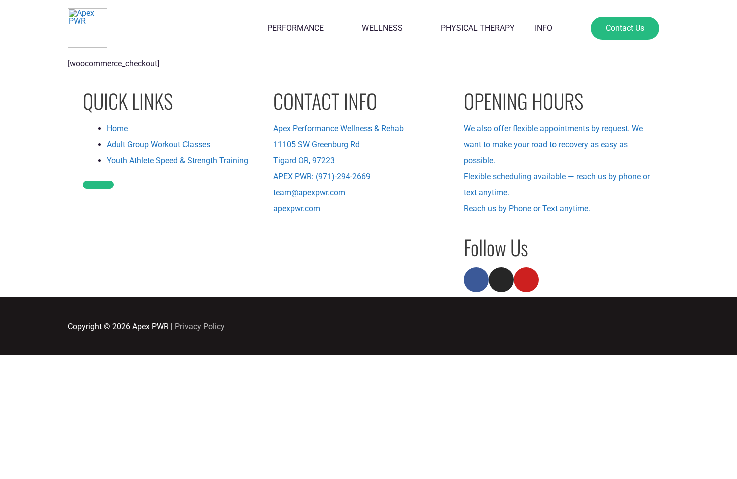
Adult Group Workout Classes (158, 144)
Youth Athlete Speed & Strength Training (177, 160)
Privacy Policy (200, 326)
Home (117, 128)
